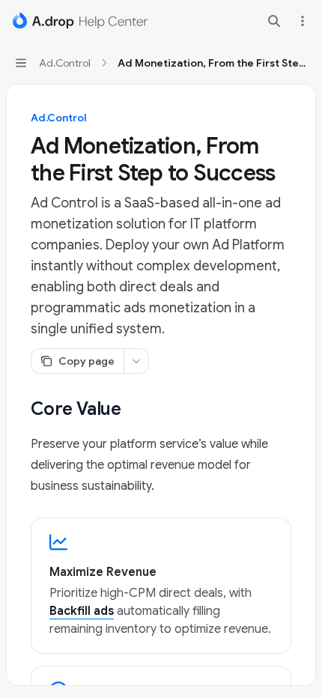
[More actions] (302, 20)
